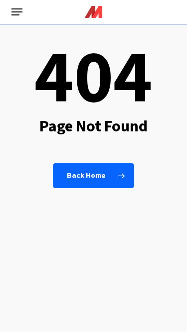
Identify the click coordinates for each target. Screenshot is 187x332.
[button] (16, 12)
